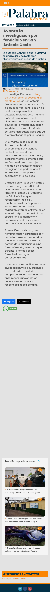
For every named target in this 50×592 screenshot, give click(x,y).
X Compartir (24, 301)
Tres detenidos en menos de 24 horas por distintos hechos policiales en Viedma (23, 549)
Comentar (11, 91)
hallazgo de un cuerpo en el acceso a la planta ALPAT (23, 98)
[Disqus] (25, 348)
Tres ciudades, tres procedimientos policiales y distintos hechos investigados (22, 491)
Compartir (9, 301)
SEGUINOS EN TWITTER (22, 574)
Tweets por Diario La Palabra (14, 578)
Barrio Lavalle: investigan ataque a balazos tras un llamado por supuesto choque (24, 520)
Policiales (28, 89)
